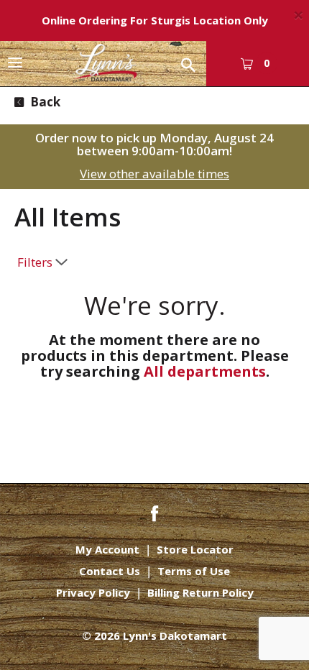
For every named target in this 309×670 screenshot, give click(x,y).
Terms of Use (193, 571)
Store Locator (195, 549)
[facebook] (154, 512)
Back (43, 101)
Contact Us (109, 571)
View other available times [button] (154, 173)
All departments (205, 371)
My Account (107, 549)
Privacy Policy (93, 593)
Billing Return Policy (200, 593)
